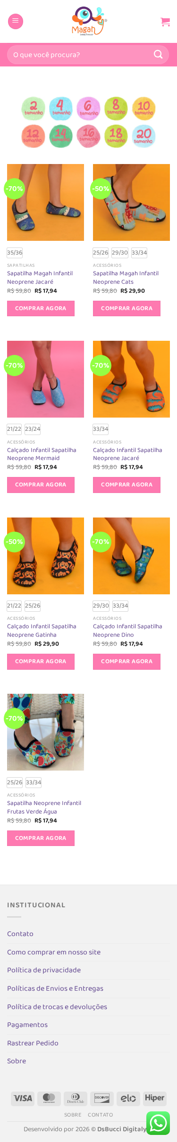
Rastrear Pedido (33, 1043)
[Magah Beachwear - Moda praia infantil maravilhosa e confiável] (89, 21)
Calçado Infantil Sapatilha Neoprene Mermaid (41, 454)
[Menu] (15, 21)
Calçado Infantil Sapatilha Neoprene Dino (127, 631)
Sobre (16, 1061)
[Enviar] (158, 54)
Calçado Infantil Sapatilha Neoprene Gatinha (41, 631)
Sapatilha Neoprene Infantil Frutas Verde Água (44, 807)
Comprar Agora (41, 308)
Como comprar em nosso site (54, 952)
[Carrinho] (165, 21)
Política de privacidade (44, 970)
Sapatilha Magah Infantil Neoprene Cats (126, 278)
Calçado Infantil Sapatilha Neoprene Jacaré (127, 454)
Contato (20, 934)
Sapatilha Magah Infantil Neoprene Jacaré (40, 278)
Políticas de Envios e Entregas (55, 988)
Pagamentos (27, 1025)
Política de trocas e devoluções (57, 1007)
